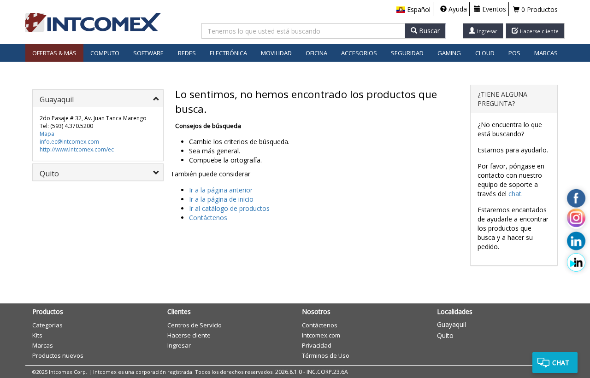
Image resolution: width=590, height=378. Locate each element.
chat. (515, 193)
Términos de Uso (325, 355)
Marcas (546, 53)
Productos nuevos (57, 355)
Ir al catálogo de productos (229, 208)
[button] (413, 9)
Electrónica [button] (228, 53)
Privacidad (316, 345)
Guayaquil (451, 324)
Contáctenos (208, 217)
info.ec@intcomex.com (69, 141)
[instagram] (576, 219)
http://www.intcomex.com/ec (77, 149)
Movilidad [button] (276, 53)
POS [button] (514, 53)
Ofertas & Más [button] (54, 53)
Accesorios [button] (359, 53)
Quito (445, 335)
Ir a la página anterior (221, 190)
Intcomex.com (321, 335)
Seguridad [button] (407, 53)
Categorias (47, 325)
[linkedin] (576, 241)
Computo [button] (104, 53)
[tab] (98, 98)
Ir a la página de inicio (221, 199)
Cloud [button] (485, 53)
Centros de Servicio (194, 325)
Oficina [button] (316, 53)
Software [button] (148, 53)
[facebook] (576, 198)
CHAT (560, 362)
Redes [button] (187, 53)
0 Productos (538, 9)
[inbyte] (576, 262)
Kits (37, 335)
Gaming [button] (449, 53)
